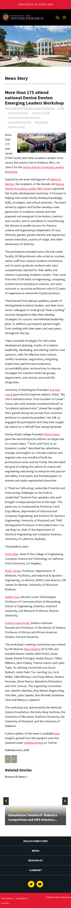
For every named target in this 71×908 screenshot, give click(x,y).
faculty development (20, 122)
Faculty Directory (35, 841)
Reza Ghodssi (32, 649)
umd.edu (5, 903)
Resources (35, 860)
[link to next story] (14, 759)
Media (35, 850)
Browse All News (15, 777)
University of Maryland (35, 4)
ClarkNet (35, 870)
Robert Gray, (12, 597)
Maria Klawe (41, 122)
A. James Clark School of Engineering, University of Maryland (24, 12)
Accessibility (21, 898)
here (57, 733)
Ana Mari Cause (16, 126)
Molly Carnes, (13, 571)
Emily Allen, (12, 554)
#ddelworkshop (33, 743)
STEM (61, 108)
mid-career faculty (18, 112)
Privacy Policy (7, 898)
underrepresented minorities (24, 117)
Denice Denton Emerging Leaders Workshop (30, 108)
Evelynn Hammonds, (17, 623)
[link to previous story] (8, 759)
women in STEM (41, 112)
